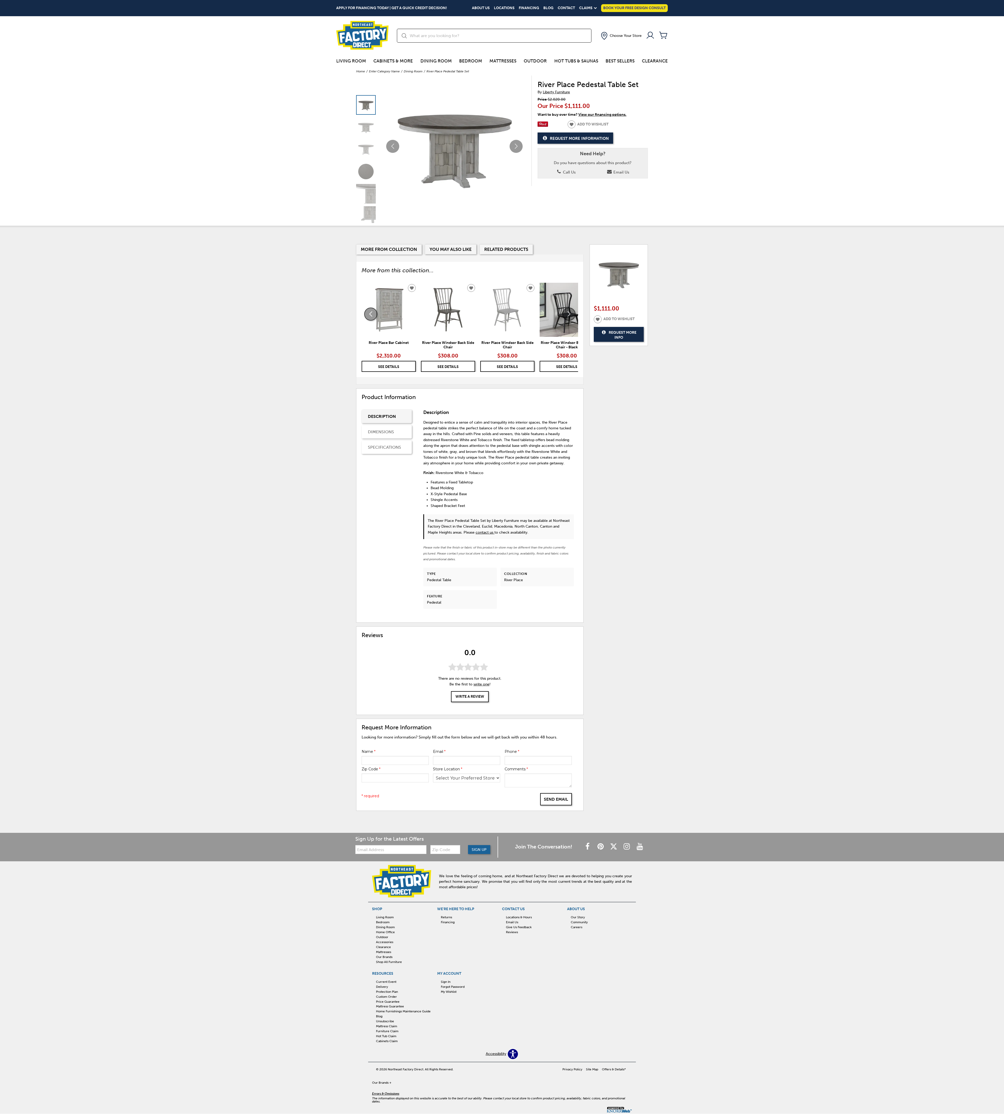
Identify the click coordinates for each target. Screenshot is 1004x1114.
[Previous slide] (370, 314)
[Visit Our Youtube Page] (640, 847)
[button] (621, 35)
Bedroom (470, 61)
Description (382, 416)
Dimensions (381, 431)
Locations (504, 8)
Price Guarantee (388, 1001)
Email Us (620, 172)
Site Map (592, 1069)
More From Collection (389, 249)
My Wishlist (449, 992)
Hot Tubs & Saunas (576, 61)
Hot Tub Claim (386, 1036)
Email (439, 751)
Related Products (506, 249)
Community (579, 922)
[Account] (650, 36)
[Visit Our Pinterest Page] (601, 847)
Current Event (386, 982)
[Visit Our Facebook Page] (588, 847)
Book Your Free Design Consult (634, 8)
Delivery (382, 987)
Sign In (445, 982)
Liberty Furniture (556, 92)
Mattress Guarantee (390, 1006)
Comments (516, 769)
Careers (576, 927)
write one (481, 684)
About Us (481, 8)
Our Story (578, 917)
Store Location (447, 769)
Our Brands (384, 957)
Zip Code (371, 769)
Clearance (655, 61)
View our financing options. (602, 114)
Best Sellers (620, 61)
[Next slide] (568, 314)
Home (360, 71)
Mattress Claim (386, 1026)
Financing (529, 8)
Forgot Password (453, 987)
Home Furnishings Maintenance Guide (403, 1011)
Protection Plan (387, 992)
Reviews (512, 932)
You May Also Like (451, 249)
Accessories (384, 942)
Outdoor (535, 61)
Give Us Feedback (519, 927)
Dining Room (436, 61)
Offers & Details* (614, 1069)
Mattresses (502, 61)
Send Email (556, 799)
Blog (548, 8)
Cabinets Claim (387, 1041)
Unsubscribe (385, 1021)
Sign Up (479, 849)
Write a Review (469, 696)
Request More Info (622, 335)
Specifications (384, 447)
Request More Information (579, 138)
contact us (485, 532)
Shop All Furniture (389, 962)
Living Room (351, 61)
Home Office (385, 932)
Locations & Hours (519, 917)
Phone (512, 751)
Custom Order (386, 996)
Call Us (569, 172)
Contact (566, 8)
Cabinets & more (393, 61)
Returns (446, 917)
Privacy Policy (572, 1069)
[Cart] (663, 36)
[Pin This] (543, 125)
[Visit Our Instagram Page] (627, 847)
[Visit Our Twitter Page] (614, 847)
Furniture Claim (387, 1031)
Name (368, 751)
